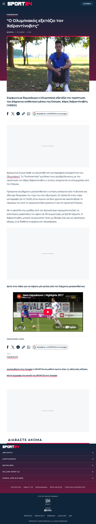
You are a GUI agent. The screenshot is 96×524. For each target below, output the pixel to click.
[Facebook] (7, 113)
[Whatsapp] (28, 113)
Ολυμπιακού (13, 177)
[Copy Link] (23, 113)
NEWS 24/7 (40, 516)
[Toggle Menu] (3, 4)
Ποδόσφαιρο (12, 357)
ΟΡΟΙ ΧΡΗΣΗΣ (56, 487)
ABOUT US (28, 487)
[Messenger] (18, 113)
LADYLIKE (62, 516)
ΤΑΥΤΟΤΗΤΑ (16, 487)
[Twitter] (13, 113)
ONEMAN (51, 516)
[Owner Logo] (48, 501)
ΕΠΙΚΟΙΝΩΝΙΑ (42, 487)
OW (70, 516)
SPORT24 (28, 516)
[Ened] (48, 510)
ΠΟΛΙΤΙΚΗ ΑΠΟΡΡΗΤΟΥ (75, 487)
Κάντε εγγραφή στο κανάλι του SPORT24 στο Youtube (32, 376)
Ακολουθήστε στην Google (19, 369)
